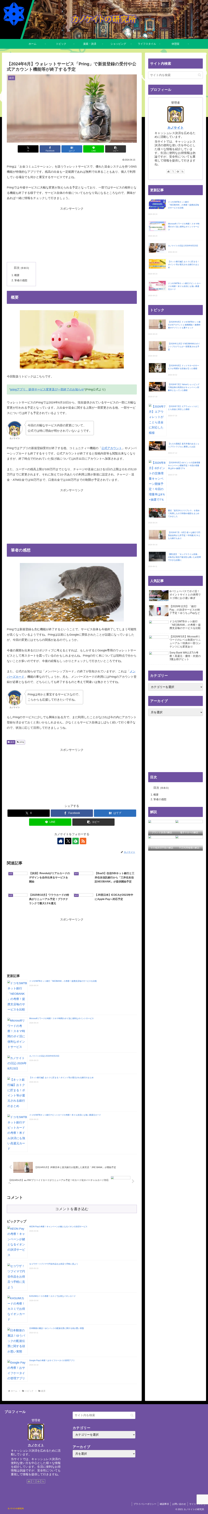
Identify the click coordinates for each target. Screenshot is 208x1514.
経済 (12, 742)
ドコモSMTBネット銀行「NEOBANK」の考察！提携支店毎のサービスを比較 (63, 981)
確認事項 (164, 1504)
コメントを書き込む (72, 1209)
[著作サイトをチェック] (60, 841)
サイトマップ (196, 1504)
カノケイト (175, 127)
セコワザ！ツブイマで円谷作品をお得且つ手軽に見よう (53, 1264)
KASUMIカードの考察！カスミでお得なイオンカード (52, 1296)
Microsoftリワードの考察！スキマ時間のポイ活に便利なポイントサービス (61, 1018)
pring (22, 742)
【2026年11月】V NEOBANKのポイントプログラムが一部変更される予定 (184, 347)
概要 (17, 275)
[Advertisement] (72, 234)
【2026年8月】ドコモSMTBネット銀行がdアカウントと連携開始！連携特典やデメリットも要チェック (184, 325)
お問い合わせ (179, 1504)
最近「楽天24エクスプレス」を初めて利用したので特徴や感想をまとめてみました (184, 513)
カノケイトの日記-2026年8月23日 (44, 1056)
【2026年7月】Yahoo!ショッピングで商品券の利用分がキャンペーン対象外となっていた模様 (183, 387)
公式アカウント (111, 448)
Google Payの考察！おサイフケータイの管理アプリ (52, 1360)
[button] (115, 149)
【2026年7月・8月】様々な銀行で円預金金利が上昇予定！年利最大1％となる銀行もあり (184, 535)
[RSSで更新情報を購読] (83, 841)
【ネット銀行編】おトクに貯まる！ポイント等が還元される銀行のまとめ (61, 1077)
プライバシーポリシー (145, 1504)
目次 (17, 267)
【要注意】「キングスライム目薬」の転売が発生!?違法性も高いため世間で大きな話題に (184, 557)
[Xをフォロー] (68, 841)
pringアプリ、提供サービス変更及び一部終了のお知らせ (47, 389)
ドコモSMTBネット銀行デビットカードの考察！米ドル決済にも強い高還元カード (65, 1115)
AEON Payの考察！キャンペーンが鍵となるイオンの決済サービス (58, 1226)
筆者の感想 (20, 280)
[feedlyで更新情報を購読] (75, 841)
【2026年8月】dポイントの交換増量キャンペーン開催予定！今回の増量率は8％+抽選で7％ (184, 465)
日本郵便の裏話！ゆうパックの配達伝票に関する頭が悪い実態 (56, 1328)
